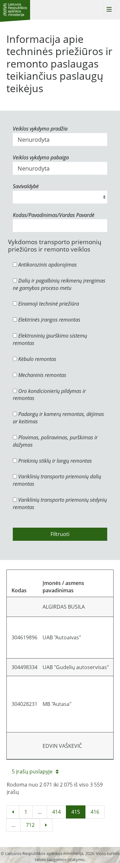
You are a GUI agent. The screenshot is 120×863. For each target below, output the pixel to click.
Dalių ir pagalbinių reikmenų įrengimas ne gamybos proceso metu (59, 284)
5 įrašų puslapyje (32, 771)
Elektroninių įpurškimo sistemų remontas (50, 339)
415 (75, 811)
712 (30, 824)
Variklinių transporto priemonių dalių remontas (57, 480)
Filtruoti (60, 534)
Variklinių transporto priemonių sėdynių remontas (60, 503)
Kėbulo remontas (36, 359)
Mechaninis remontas (41, 375)
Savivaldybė (26, 186)
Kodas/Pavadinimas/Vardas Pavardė (53, 215)
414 (56, 811)
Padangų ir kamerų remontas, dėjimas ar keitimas (58, 418)
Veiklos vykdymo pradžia (40, 128)
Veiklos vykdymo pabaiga (41, 157)
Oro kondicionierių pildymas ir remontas (49, 395)
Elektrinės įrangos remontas (48, 319)
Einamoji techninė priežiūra (48, 303)
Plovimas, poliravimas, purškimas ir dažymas (55, 441)
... (40, 811)
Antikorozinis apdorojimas (47, 264)
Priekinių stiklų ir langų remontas (54, 460)
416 (95, 811)
